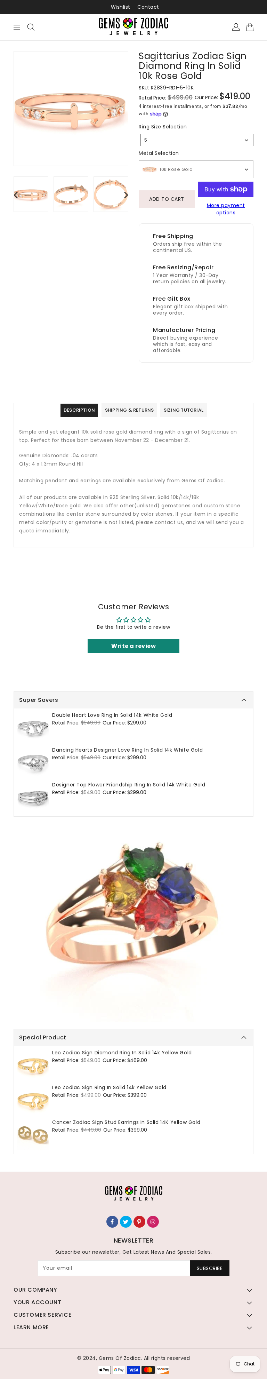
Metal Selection (159, 153)
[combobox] (196, 140)
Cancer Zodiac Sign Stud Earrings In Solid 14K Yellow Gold (126, 1122)
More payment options (226, 209)
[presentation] (16, 195)
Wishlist (120, 6)
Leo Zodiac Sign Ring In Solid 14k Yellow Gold (109, 1087)
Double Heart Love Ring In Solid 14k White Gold (112, 715)
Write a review (133, 646)
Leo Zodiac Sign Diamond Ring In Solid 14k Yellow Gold (122, 1052)
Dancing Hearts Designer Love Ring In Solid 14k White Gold (127, 750)
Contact (148, 6)
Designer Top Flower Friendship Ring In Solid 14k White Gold (128, 785)
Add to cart (166, 199)
